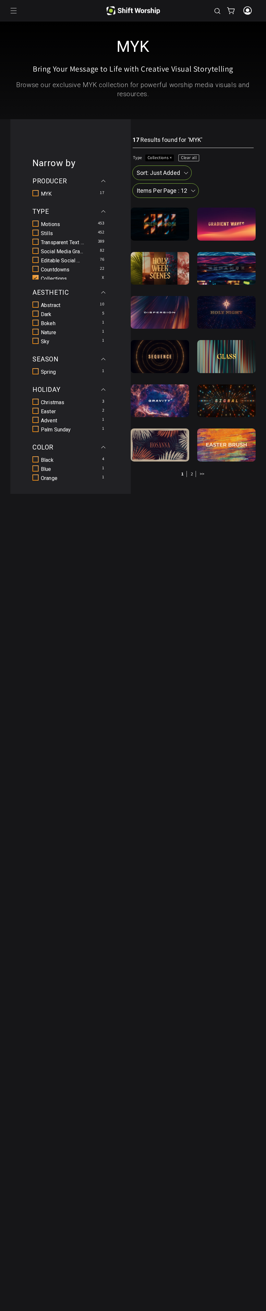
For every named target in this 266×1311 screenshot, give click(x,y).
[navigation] (70, 320)
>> (202, 474)
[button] (13, 11)
